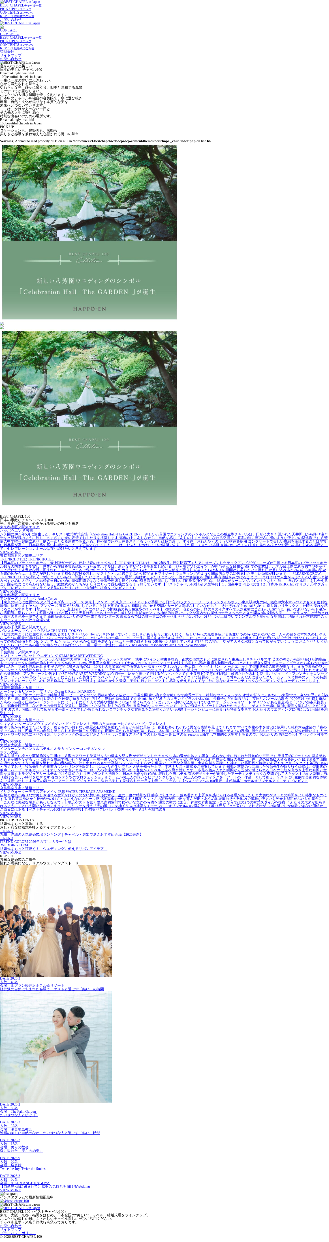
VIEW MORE (10, 816)
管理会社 (7, 52)
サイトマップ (10, 55)
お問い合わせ (10, 19)
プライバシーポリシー (18, 1233)
